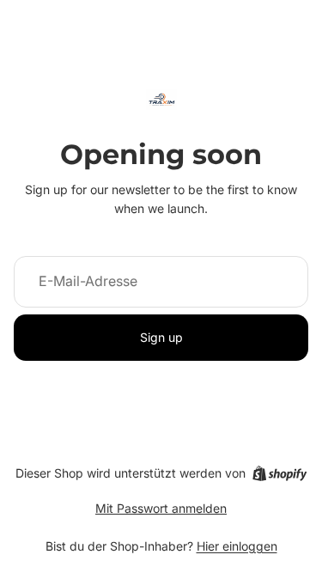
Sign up (161, 337)
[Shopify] (279, 473)
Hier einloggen (237, 546)
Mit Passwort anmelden (161, 508)
